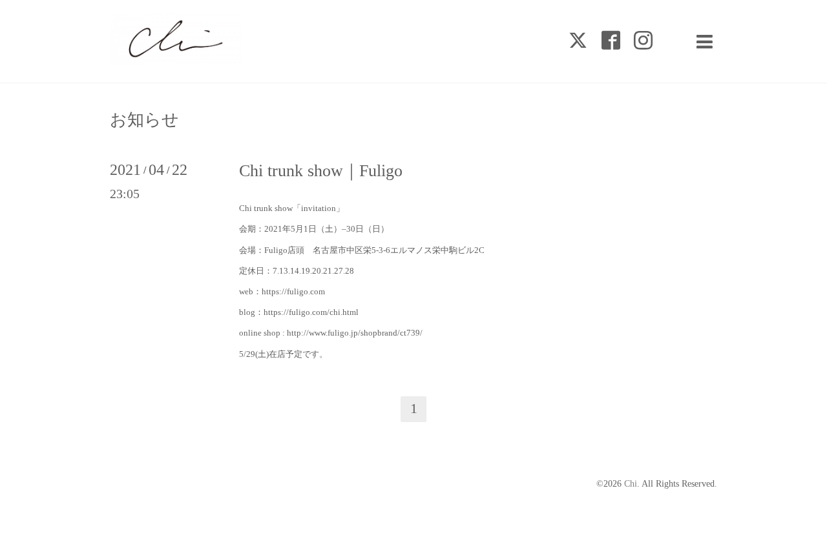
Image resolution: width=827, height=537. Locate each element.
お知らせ (144, 120)
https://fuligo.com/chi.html (311, 312)
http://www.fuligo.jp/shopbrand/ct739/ (355, 333)
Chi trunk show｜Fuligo (321, 170)
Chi (630, 484)
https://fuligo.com (293, 291)
